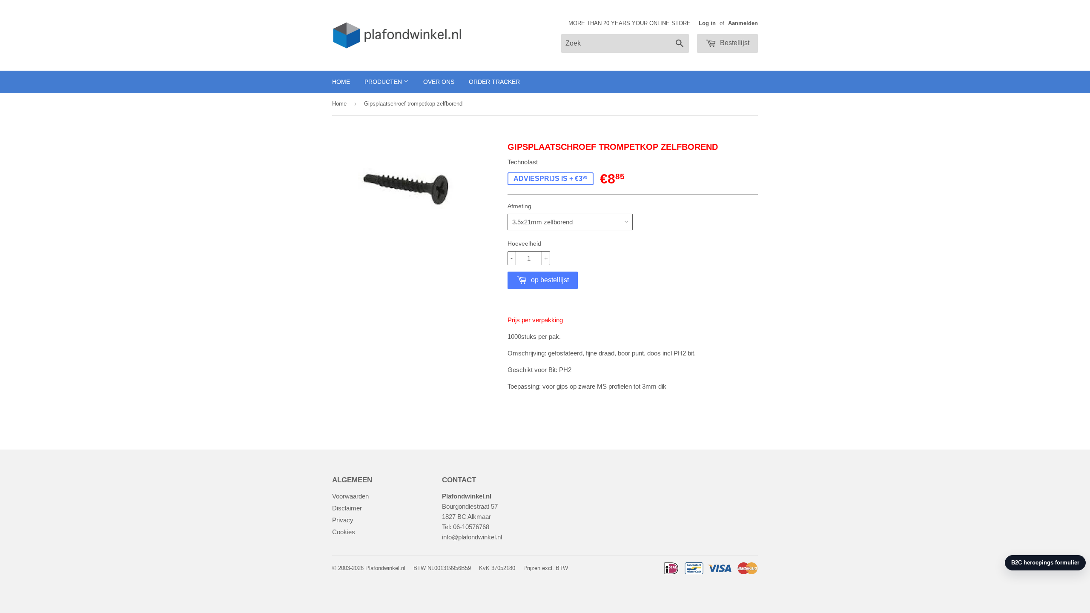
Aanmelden (743, 23)
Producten (384, 81)
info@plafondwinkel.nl (472, 537)
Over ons (438, 81)
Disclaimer (347, 508)
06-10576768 (471, 526)
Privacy (342, 520)
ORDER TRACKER (494, 81)
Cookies (343, 532)
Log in (707, 23)
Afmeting (519, 206)
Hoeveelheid (524, 243)
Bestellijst (733, 42)
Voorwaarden (350, 496)
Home (341, 81)
